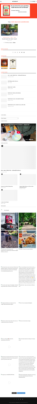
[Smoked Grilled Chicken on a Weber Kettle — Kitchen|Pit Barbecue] (28, 179)
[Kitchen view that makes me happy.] (27, 329)
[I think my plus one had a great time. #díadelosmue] (9, 257)
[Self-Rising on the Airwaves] (4, 83)
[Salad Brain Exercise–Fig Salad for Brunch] (4, 100)
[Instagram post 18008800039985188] (9, 382)
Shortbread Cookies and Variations (14, 92)
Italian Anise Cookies (12, 87)
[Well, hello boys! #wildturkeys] (27, 221)
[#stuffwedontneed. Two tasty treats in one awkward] (27, 239)
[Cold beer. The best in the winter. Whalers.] (27, 257)
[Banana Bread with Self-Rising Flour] (9, 179)
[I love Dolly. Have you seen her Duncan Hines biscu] (27, 365)
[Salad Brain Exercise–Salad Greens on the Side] (4, 106)
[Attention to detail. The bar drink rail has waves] (9, 329)
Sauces (15, 37)
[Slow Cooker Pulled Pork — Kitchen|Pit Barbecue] (4, 77)
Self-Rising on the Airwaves (13, 81)
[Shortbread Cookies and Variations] (4, 94)
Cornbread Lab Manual (5, 202)
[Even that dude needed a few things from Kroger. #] (27, 347)
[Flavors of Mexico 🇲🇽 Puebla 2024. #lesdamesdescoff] (9, 347)
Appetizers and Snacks (6, 37)
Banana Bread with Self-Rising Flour (7, 186)
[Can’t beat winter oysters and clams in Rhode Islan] (9, 275)
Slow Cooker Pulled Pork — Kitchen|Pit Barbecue (17, 75)
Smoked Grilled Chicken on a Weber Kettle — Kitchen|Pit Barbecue (27, 187)
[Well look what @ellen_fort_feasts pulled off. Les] (9, 221)
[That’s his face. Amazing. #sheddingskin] (27, 311)
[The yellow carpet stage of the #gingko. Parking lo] (9, 293)
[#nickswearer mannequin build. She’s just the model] (9, 365)
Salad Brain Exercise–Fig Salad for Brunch (16, 98)
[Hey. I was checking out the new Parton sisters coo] (27, 275)
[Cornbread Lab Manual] (9, 195)
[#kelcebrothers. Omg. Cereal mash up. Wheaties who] (27, 293)
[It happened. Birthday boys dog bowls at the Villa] (9, 311)
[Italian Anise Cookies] (4, 88)
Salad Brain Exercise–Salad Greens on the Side (16, 104)
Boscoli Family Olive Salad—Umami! (9, 39)
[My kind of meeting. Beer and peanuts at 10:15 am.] (27, 382)
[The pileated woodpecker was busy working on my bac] (9, 239)
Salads (12, 37)
